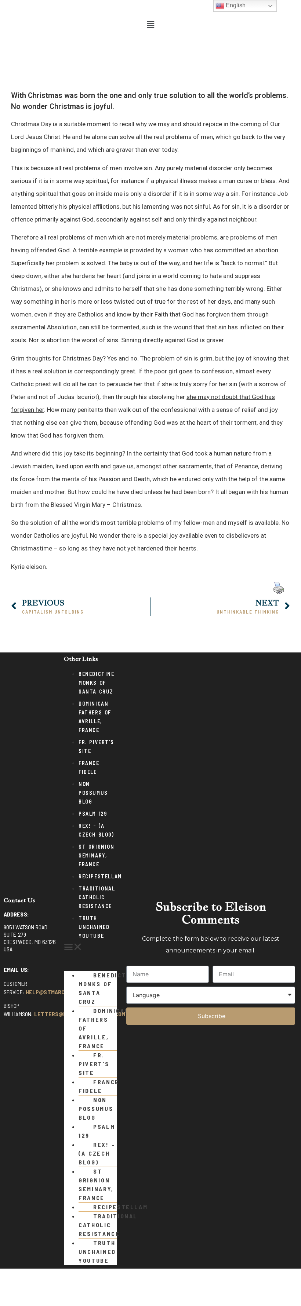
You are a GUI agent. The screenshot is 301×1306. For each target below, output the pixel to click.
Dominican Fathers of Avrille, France (104, 1028)
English (235, 5)
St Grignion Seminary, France (97, 855)
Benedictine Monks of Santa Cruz (97, 683)
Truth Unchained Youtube (94, 927)
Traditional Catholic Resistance (97, 897)
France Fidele (99, 1086)
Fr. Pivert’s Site (94, 1063)
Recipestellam (100, 876)
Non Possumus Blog (93, 793)
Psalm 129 (93, 814)
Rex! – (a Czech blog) (97, 1153)
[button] (150, 24)
